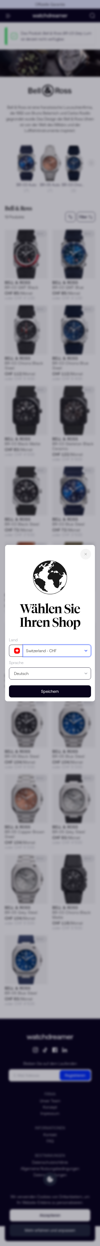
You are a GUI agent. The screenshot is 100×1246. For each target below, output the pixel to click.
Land (13, 640)
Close (85, 554)
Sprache (16, 662)
